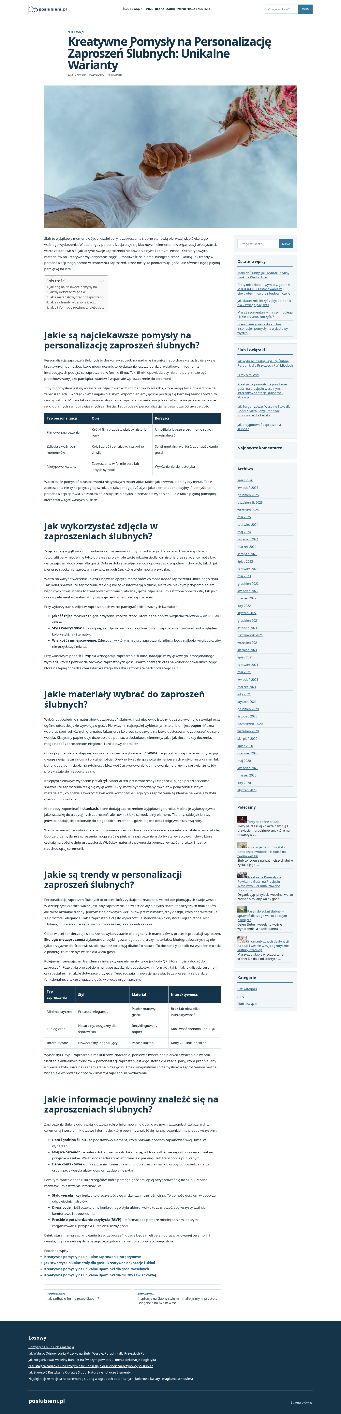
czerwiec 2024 (247, 524)
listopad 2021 (247, 628)
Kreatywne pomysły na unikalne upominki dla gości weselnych (96, 1269)
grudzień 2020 (248, 709)
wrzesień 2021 (248, 642)
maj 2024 (244, 532)
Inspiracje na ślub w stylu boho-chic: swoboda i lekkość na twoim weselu (261, 851)
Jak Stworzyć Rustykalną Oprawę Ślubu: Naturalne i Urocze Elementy (79, 1372)
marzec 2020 (246, 775)
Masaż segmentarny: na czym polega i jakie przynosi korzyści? (265, 314)
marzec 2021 (246, 687)
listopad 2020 (247, 716)
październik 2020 (250, 724)
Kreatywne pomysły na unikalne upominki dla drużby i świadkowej (100, 1275)
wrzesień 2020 (248, 731)
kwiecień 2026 (247, 487)
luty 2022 (244, 606)
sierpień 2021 (247, 650)
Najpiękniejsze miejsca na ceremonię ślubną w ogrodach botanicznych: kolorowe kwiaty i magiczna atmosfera (110, 1378)
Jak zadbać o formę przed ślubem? (73, 1297)
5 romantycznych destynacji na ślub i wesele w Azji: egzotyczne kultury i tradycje (263, 945)
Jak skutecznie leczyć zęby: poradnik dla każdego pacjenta (264, 303)
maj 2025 (244, 517)
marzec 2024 (246, 547)
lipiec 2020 (245, 746)
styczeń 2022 (247, 613)
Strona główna (302, 1402)
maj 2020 (244, 761)
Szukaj (305, 9)
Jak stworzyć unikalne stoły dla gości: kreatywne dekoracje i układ (99, 1263)
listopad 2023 (247, 554)
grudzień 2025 (248, 495)
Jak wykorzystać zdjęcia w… (69, 292)
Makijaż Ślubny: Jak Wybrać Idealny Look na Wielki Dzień (263, 275)
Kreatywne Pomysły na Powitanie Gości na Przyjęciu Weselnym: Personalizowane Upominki (259, 883)
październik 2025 (250, 502)
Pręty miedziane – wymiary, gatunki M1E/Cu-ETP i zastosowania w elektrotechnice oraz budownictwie (263, 289)
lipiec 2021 (245, 657)
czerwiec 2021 (247, 665)
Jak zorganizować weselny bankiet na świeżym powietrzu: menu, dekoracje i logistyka (92, 1360)
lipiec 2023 (245, 561)
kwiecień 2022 (247, 591)
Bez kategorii (165, 9)
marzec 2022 (246, 598)
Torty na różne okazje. (263, 822)
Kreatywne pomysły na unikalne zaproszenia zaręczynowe (92, 1256)
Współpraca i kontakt (193, 9)
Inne (149, 9)
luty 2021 (244, 694)
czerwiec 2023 (247, 569)
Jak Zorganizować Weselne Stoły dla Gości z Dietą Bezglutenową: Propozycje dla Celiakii (263, 410)
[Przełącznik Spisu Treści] (99, 281)
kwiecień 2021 (247, 679)
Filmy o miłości (248, 375)
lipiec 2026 (245, 480)
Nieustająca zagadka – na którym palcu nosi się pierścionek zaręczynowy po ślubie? (90, 1366)
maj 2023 (244, 576)
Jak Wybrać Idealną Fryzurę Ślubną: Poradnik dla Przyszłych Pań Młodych (265, 363)
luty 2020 (244, 783)
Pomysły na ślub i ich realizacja (51, 1347)
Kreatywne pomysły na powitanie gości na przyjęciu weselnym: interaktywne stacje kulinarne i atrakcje (262, 390)
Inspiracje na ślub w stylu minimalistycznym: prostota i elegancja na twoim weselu (177, 1299)
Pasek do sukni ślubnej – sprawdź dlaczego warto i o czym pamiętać (262, 915)
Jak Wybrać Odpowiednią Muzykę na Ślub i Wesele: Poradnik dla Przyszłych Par (87, 1353)
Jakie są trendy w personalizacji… (73, 302)
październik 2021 (250, 635)
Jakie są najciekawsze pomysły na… (74, 287)
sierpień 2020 (247, 738)
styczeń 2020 (247, 790)
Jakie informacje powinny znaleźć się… (77, 307)
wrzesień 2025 (248, 510)
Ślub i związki (133, 9)
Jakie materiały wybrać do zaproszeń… (77, 297)
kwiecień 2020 (247, 768)
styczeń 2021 (247, 701)
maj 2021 (244, 672)
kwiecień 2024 (247, 539)
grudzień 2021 (248, 620)
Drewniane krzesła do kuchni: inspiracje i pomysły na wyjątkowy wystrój (262, 328)
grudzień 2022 (248, 583)
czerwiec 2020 (247, 753)
